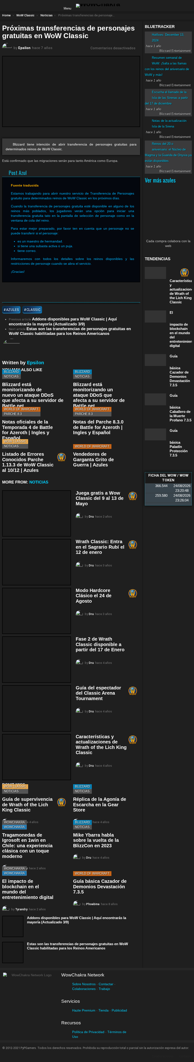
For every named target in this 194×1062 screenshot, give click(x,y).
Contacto (185, 1056)
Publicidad (119, 1010)
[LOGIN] (128, 5)
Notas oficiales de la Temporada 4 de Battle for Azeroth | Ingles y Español (27, 430)
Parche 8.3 (13, 414)
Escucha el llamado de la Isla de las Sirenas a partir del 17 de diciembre (166, 97)
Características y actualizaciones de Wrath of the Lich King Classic (101, 744)
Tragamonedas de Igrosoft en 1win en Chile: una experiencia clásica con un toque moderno (27, 845)
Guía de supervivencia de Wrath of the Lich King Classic (27, 804)
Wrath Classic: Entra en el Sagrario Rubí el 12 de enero (100, 547)
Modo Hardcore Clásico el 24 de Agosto (93, 596)
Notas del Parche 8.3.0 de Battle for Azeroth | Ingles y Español (98, 427)
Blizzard (11, 372)
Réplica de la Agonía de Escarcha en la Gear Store (99, 804)
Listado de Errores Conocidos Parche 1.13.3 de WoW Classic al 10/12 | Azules (27, 462)
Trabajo (104, 989)
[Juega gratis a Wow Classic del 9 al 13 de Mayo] (36, 513)
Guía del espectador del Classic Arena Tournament (98, 693)
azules (12, 310)
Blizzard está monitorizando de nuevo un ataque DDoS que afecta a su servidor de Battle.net (32, 395)
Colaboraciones (84, 989)
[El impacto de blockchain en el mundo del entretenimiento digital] (155, 316)
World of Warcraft (21, 409)
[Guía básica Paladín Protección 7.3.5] (155, 434)
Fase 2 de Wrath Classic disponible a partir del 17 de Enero (100, 644)
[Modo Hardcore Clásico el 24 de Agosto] (36, 611)
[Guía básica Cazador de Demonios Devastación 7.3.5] (155, 360)
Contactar (106, 984)
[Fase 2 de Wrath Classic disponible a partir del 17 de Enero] (36, 659)
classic (33, 310)
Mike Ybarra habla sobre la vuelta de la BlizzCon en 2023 (96, 840)
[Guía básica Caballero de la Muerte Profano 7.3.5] (155, 399)
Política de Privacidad (88, 1032)
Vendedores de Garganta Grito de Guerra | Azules (93, 459)
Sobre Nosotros (84, 984)
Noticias (11, 376)
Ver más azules (160, 180)
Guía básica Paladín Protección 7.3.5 (179, 442)
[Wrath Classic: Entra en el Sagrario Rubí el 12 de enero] (36, 562)
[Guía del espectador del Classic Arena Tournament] (36, 708)
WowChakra (14, 822)
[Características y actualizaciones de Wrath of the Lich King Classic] (36, 757)
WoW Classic (15, 441)
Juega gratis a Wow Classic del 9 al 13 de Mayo (99, 498)
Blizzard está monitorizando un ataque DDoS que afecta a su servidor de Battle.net (99, 395)
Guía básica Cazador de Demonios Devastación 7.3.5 (100, 886)
